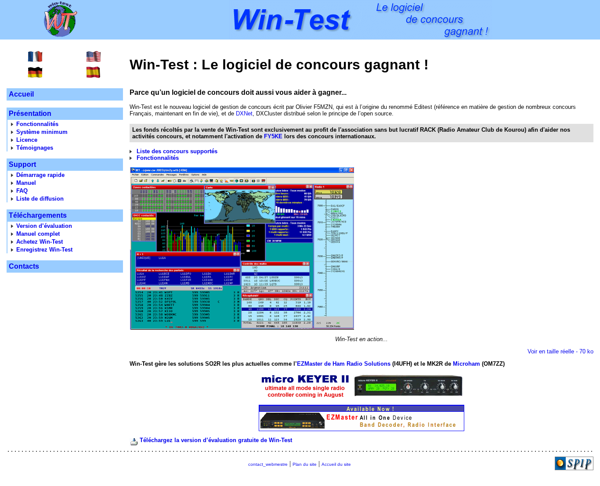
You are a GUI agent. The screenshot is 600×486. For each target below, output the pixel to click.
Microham (466, 363)
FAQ (22, 190)
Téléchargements (38, 215)
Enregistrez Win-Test (44, 249)
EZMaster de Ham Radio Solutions (343, 363)
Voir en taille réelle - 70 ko (560, 351)
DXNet (244, 113)
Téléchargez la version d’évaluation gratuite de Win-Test (216, 440)
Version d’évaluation (44, 226)
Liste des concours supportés (177, 151)
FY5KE (273, 136)
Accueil (21, 94)
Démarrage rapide (40, 175)
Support (22, 164)
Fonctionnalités (37, 124)
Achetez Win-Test (39, 241)
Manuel (26, 183)
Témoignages (34, 147)
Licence (26, 140)
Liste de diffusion (40, 198)
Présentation (30, 113)
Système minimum (42, 132)
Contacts (24, 266)
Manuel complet (38, 233)
